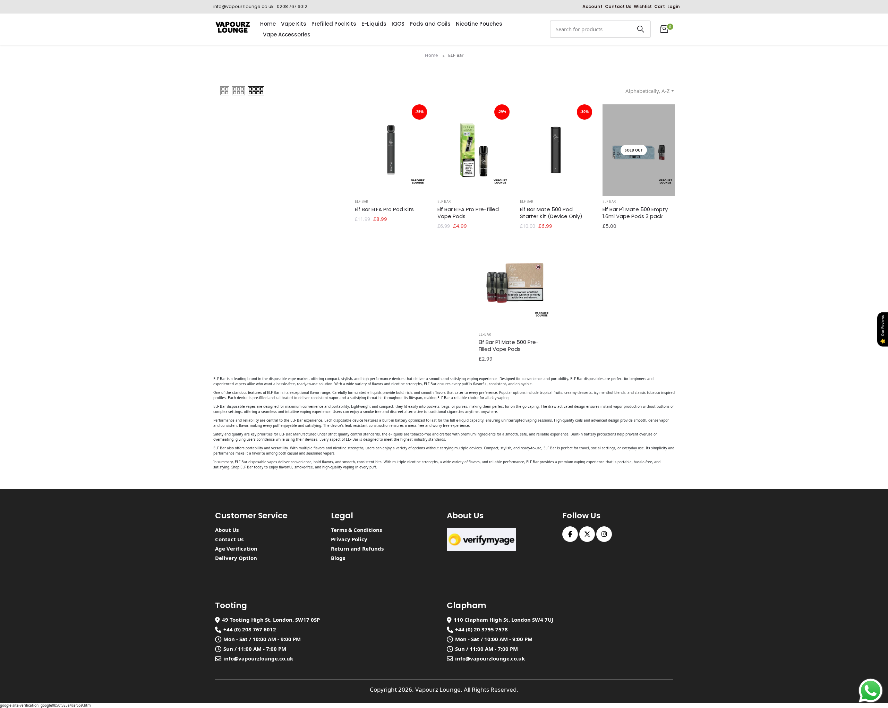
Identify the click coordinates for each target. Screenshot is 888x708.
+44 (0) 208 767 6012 (249, 629)
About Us (227, 529)
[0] (664, 29)
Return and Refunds (357, 548)
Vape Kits (293, 23)
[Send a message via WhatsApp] (871, 691)
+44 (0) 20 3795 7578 (481, 629)
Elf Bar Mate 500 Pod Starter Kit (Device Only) (551, 213)
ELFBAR (485, 334)
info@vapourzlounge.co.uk (258, 658)
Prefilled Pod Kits (333, 23)
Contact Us (618, 6)
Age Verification (236, 548)
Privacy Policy (349, 539)
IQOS (398, 23)
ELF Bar (361, 201)
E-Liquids (373, 23)
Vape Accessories (286, 34)
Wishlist (643, 6)
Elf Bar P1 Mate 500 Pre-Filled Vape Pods (509, 346)
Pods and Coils (430, 23)
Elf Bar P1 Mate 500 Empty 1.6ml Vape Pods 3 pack (635, 213)
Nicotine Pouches (479, 23)
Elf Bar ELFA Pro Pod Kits (384, 209)
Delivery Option (236, 557)
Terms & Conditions (356, 529)
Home (268, 23)
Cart (659, 6)
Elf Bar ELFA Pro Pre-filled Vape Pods (468, 213)
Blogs (338, 557)
